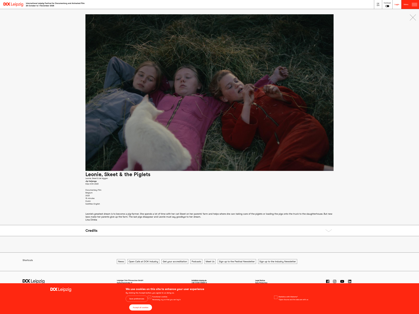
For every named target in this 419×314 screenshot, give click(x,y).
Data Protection (261, 283)
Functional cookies (159, 297)
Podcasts (196, 261)
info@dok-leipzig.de (199, 280)
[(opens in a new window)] (327, 281)
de (378, 3)
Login (397, 4)
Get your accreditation (175, 261)
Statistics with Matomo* (288, 297)
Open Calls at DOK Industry (143, 261)
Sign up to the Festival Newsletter (237, 261)
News (121, 261)
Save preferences (136, 299)
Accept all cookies (140, 307)
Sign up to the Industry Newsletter (277, 261)
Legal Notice (260, 280)
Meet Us (210, 261)
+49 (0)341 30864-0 (199, 283)
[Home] (11, 5)
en (378, 5)
